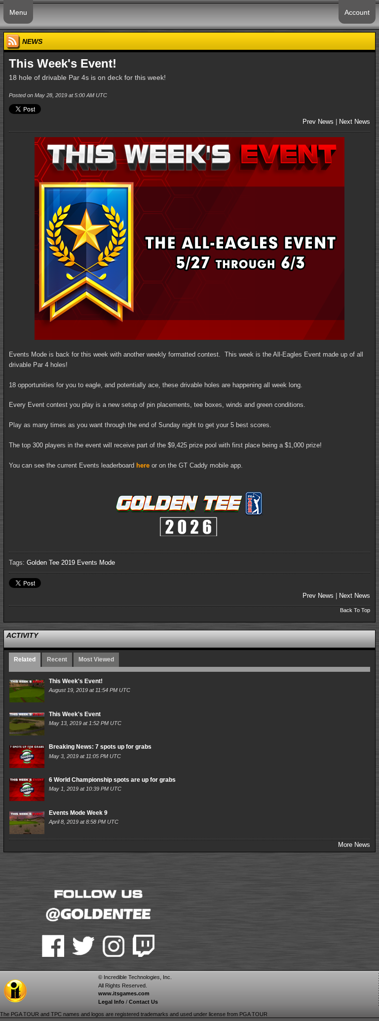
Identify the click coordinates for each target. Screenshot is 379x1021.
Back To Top (355, 610)
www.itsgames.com (124, 993)
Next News (354, 121)
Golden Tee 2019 (51, 562)
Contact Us (143, 1002)
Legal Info (111, 1002)
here (143, 465)
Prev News (318, 121)
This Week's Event (75, 714)
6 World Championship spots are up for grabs (112, 779)
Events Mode (96, 562)
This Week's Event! (76, 681)
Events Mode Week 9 (78, 812)
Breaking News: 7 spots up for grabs (100, 746)
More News (354, 844)
